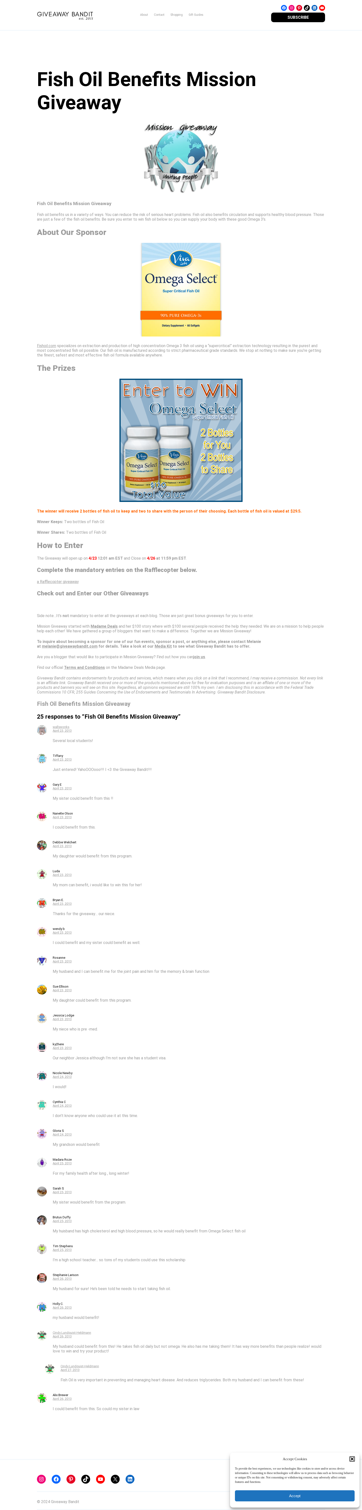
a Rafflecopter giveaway (58, 581)
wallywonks (61, 727)
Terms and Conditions (84, 667)
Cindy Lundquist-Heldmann (72, 1332)
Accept (294, 1496)
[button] (352, 1459)
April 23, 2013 (62, 730)
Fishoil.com (46, 345)
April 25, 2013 (62, 1163)
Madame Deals (104, 626)
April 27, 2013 (70, 1370)
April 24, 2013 (62, 1077)
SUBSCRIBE (298, 17)
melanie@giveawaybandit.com (70, 646)
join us (199, 657)
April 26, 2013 (62, 1278)
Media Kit (163, 646)
